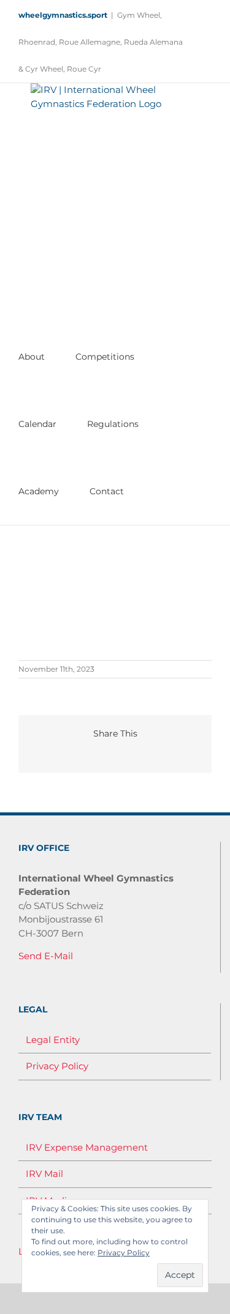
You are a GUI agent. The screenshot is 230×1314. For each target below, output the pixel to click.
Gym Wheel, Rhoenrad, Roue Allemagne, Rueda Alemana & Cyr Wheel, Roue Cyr (100, 41)
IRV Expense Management (87, 1147)
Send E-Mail (45, 956)
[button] (145, 491)
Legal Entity (53, 1039)
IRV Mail (44, 1173)
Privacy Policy (57, 1066)
